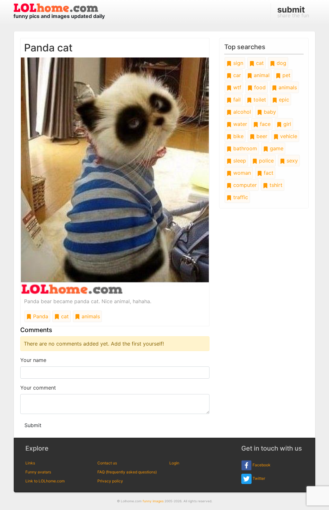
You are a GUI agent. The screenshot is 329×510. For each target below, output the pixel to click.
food (259, 87)
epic (283, 99)
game (275, 148)
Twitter (258, 478)
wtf (236, 87)
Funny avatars (38, 472)
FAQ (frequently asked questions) (127, 472)
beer (261, 136)
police (265, 160)
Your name (33, 360)
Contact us (107, 463)
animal (261, 75)
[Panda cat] (115, 175)
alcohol (241, 112)
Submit (32, 425)
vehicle (288, 136)
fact (267, 173)
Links (30, 463)
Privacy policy (110, 481)
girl (286, 124)
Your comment (38, 387)
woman (241, 173)
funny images (153, 501)
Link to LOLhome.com (45, 481)
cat (64, 316)
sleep (239, 160)
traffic (240, 197)
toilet (259, 99)
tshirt (275, 185)
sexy (291, 160)
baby (269, 112)
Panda (39, 316)
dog (280, 63)
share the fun (293, 11)
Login (174, 463)
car (236, 75)
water (239, 124)
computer (244, 185)
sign (237, 63)
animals (90, 316)
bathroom (244, 148)
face (264, 124)
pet (285, 75)
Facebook (261, 464)
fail (236, 99)
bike (238, 136)
